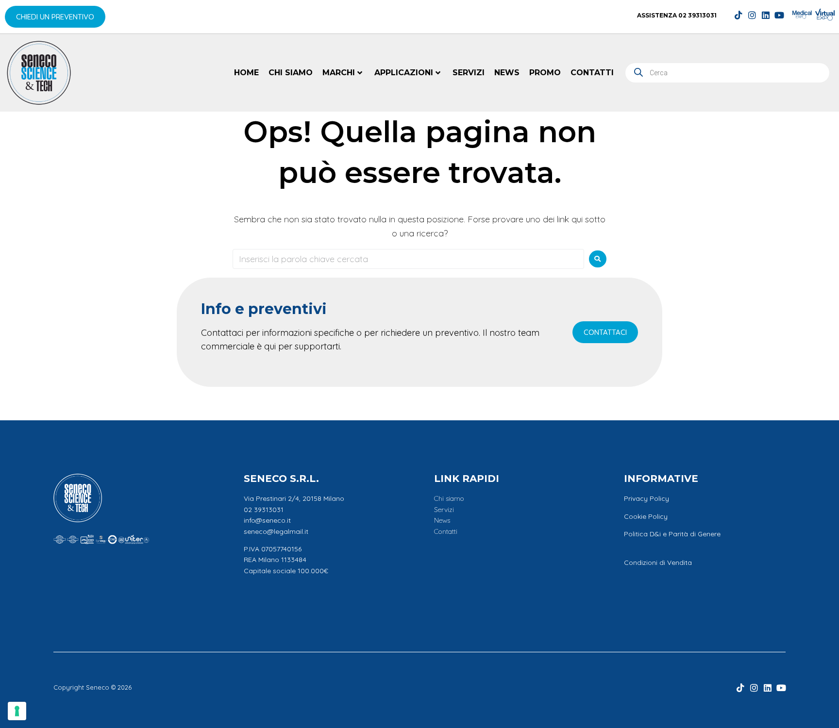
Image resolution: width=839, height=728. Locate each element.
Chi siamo (290, 72)
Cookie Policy (646, 516)
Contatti (592, 72)
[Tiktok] (738, 15)
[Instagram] (752, 15)
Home (246, 72)
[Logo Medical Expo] (802, 14)
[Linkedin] (765, 15)
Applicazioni (403, 72)
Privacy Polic (644, 498)
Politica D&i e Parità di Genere (672, 533)
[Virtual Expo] (825, 14)
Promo (545, 72)
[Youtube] (779, 15)
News (507, 72)
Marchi (338, 72)
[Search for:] (408, 259)
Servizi (469, 72)
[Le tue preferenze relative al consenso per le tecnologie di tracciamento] (17, 711)
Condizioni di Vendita (658, 562)
